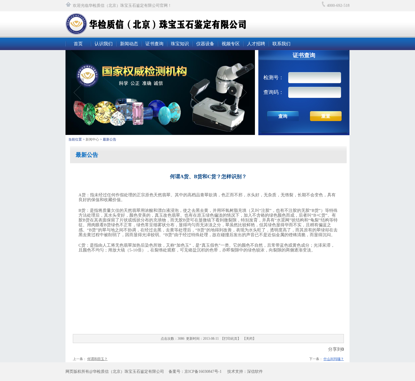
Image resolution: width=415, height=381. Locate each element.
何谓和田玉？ (97, 359)
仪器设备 (205, 43)
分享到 (335, 349)
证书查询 (154, 43)
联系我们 (281, 43)
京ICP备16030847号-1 (203, 371)
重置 (325, 116)
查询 (282, 116)
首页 (78, 43)
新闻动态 (129, 43)
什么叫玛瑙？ (334, 359)
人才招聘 (256, 43)
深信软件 (255, 371)
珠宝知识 (180, 43)
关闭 (249, 339)
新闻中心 (93, 139)
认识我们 (104, 43)
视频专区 (231, 43)
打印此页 (230, 339)
